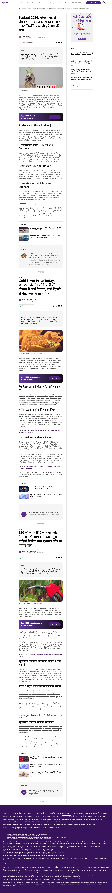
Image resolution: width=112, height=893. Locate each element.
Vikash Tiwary (26, 36)
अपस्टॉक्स (24, 9)
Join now (54, 117)
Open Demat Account (94, 3)
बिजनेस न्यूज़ (35, 9)
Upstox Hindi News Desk (29, 299)
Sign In (106, 3)
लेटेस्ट (41, 9)
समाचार (29, 9)
